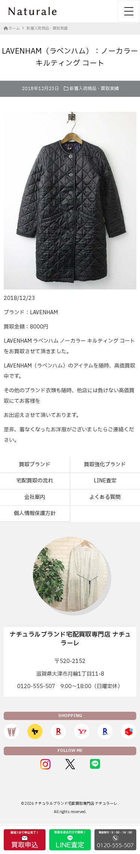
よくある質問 (105, 497)
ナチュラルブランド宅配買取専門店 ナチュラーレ (76, 803)
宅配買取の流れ (34, 481)
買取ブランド (34, 464)
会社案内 (34, 497)
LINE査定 (105, 481)
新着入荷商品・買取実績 (94, 88)
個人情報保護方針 (35, 513)
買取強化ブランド (105, 464)
